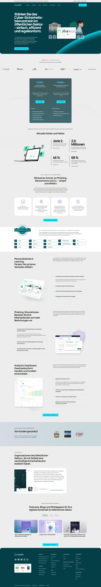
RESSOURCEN (53, 554)
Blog (51, 515)
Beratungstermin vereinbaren (21, 48)
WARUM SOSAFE (78, 572)
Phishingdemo (53, 574)
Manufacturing (41, 574)
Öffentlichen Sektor (42, 572)
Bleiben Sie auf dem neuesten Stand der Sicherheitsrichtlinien (66, 402)
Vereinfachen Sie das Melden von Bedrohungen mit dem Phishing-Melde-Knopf (31, 349)
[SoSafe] (17, 5)
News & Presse (78, 558)
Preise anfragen (40, 101)
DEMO (52, 570)
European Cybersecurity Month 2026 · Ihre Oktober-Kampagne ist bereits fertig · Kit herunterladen (31, 1)
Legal (64, 568)
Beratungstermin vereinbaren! (50, 220)
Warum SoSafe (78, 574)
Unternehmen (52, 5)
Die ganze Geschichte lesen (57, 490)
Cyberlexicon (53, 562)
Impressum (34, 585)
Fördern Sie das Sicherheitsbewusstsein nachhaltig (69, 291)
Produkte (27, 5)
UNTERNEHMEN (78, 554)
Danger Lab (53, 566)
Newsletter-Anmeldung (80, 568)
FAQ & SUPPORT (66, 554)
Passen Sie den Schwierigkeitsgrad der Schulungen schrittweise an (30, 342)
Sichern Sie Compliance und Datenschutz (66, 396)
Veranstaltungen (78, 562)
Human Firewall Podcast (55, 560)
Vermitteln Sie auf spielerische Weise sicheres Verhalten (70, 276)
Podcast (57, 515)
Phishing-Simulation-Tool (43, 558)
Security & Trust (66, 564)
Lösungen (34, 5)
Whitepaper (45, 515)
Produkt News (53, 564)
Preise (39, 5)
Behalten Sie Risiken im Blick (63, 379)
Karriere (77, 564)
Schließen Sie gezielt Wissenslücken (65, 286)
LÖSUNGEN (41, 566)
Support (78, 1)
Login (82, 1)
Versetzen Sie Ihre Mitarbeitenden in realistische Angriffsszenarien (29, 330)
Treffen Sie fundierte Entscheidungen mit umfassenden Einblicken (70, 390)
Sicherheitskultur (42, 570)
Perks (77, 578)
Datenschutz (41, 585)
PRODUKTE (41, 554)
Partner (59, 5)
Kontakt (74, 1)
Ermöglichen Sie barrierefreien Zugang (65, 296)
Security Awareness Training (44, 556)
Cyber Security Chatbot (43, 560)
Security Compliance (42, 568)
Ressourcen (45, 5)
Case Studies (78, 576)
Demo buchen (82, 5)
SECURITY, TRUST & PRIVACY (68, 562)
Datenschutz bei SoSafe (67, 566)
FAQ (64, 556)
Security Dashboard (42, 562)
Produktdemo (53, 572)
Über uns (77, 556)
